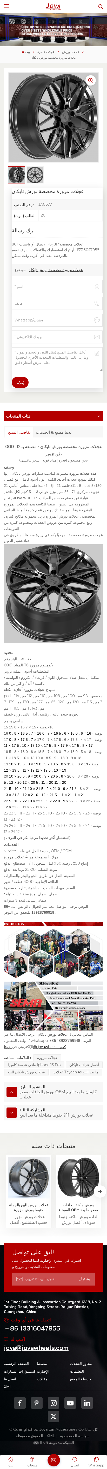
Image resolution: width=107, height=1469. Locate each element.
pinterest (37, 1403)
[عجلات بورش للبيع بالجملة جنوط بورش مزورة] (28, 1177)
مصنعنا (42, 1363)
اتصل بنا (10, 1379)
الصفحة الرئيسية (16, 1363)
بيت (27, 52)
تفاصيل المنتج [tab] (19, 432)
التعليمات (77, 1371)
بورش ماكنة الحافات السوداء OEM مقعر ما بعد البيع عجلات (78, 1207)
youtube (70, 1403)
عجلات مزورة (47, 1057)
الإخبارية (43, 1371)
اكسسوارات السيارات (20, 1371)
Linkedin (87, 1403)
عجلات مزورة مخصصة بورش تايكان (56, 269)
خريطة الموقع (80, 1379)
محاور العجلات (81, 1363)
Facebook (20, 1403)
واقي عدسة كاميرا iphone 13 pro (34, 1065)
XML (7, 1387)
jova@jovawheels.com (36, 1347)
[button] (100, 1191)
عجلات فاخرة (46, 52)
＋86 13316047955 (32, 1328)
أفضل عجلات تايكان (84, 1065)
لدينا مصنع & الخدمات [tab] (54, 432)
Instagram (53, 1403)
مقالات (42, 1379)
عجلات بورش (70, 52)
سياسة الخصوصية (75, 1435)
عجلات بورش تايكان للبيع (26, 1072)
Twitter (53, 1416)
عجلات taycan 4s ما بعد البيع (76, 1072)
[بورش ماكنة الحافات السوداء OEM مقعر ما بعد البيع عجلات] (78, 1177)
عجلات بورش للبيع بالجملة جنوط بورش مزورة (28, 1207)
